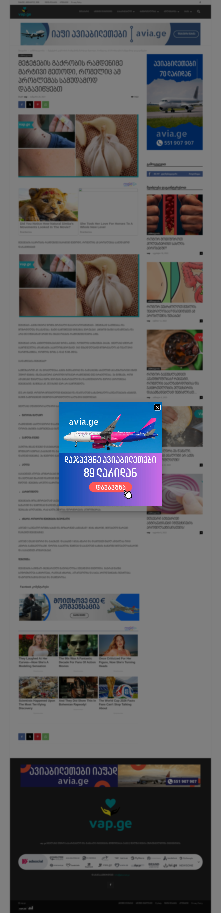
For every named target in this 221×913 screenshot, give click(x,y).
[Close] (157, 407)
